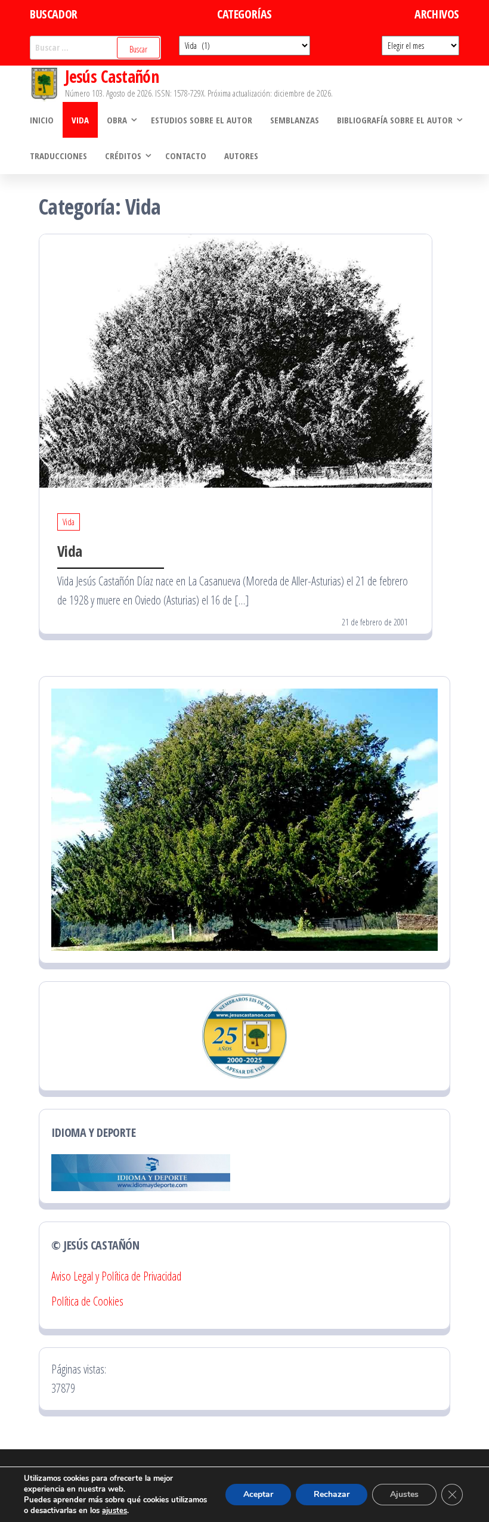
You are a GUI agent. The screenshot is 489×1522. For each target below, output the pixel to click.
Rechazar (331, 1494)
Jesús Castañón (112, 76)
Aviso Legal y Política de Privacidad (116, 1276)
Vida (80, 120)
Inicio (42, 120)
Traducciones (58, 156)
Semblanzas (294, 120)
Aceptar (258, 1494)
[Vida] (235, 360)
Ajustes (404, 1494)
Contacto (185, 156)
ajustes (114, 1510)
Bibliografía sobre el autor (395, 120)
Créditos (123, 156)
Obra (117, 120)
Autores (241, 156)
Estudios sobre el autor (201, 120)
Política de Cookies (87, 1301)
